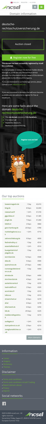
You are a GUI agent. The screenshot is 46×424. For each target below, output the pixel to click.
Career (6, 358)
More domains (34, 337)
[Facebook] (4, 403)
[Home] (11, 7)
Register (24, 2)
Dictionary (7, 364)
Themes (6, 367)
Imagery (6, 361)
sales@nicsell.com (19, 84)
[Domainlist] (34, 7)
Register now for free (24, 57)
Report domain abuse (12, 385)
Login (33, 2)
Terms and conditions (12, 379)
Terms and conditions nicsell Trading (19, 382)
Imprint (6, 391)
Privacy (6, 388)
